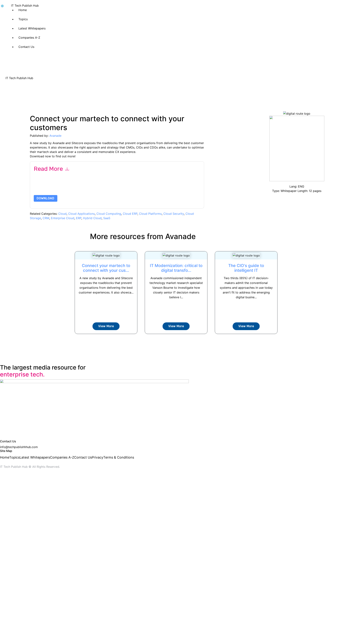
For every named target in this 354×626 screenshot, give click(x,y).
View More (106, 326)
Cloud (62, 213)
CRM (46, 218)
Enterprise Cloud (62, 218)
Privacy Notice (145, 186)
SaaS (106, 218)
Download (45, 198)
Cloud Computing (108, 213)
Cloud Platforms (150, 213)
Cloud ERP (130, 213)
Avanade (55, 135)
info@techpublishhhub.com (19, 447)
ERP (78, 218)
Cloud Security (173, 213)
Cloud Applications (81, 213)
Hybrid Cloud (92, 218)
